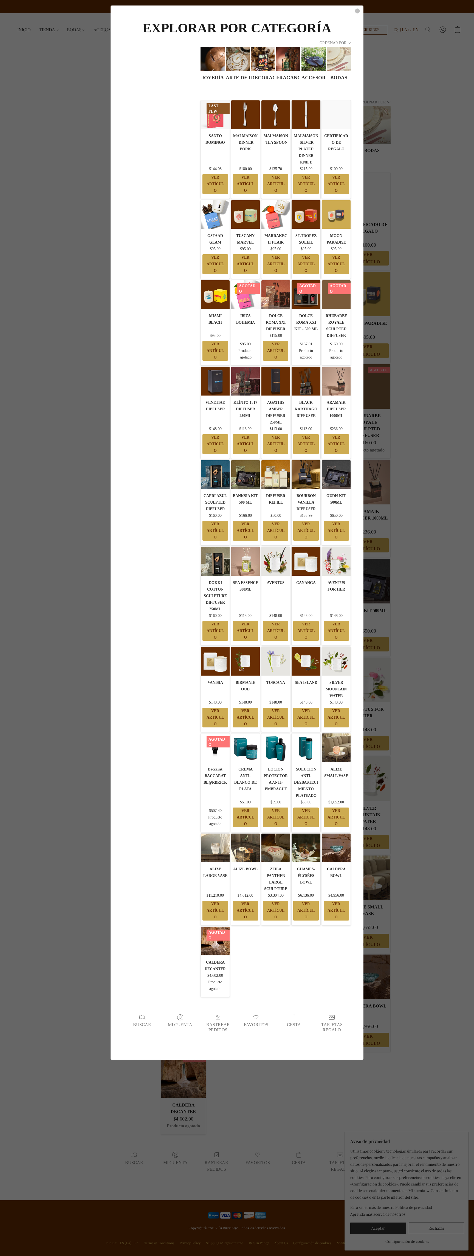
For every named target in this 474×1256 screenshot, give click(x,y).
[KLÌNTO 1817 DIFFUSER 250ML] (245, 381)
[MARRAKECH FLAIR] (275, 214)
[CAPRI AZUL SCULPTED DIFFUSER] (215, 474)
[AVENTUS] (275, 561)
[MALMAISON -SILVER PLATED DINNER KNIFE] (306, 114)
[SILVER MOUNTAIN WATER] (336, 661)
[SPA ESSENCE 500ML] (245, 561)
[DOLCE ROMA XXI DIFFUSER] (275, 294)
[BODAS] (339, 59)
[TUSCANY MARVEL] (245, 214)
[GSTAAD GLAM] (215, 214)
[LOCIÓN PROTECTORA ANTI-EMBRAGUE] (275, 747)
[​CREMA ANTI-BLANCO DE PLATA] (245, 747)
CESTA (294, 1024)
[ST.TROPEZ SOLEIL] (306, 214)
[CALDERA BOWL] (336, 848)
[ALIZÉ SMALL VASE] (336, 747)
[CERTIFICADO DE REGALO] (336, 114)
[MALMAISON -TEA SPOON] (275, 114)
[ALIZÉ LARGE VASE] (215, 848)
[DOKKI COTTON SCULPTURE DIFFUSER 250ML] (215, 561)
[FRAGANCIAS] (288, 59)
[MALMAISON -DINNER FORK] (245, 114)
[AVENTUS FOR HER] (336, 561)
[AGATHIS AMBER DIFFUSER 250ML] (275, 381)
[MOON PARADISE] (336, 214)
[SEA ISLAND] (306, 661)
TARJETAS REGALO (332, 1027)
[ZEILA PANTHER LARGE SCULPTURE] (275, 848)
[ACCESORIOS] (313, 59)
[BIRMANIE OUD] (245, 661)
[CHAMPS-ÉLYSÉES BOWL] (306, 848)
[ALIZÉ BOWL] (245, 848)
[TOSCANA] (275, 661)
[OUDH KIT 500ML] (336, 474)
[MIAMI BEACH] (215, 294)
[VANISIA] (215, 661)
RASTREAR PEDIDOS (218, 1027)
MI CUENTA (180, 1024)
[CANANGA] (306, 561)
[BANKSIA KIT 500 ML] (245, 474)
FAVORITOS (256, 1024)
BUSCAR (142, 1024)
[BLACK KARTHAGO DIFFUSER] (306, 381)
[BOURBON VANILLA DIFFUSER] (306, 474)
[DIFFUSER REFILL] (275, 474)
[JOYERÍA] (213, 59)
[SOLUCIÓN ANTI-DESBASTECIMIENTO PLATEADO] (306, 747)
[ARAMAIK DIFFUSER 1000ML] (336, 381)
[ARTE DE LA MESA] (238, 59)
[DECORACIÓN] (263, 59)
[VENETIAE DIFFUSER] (215, 381)
